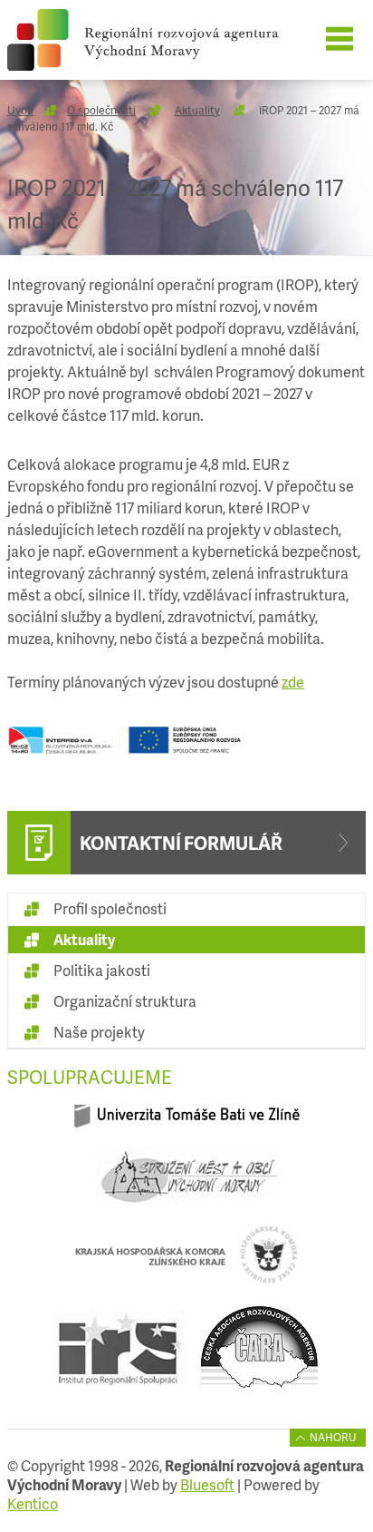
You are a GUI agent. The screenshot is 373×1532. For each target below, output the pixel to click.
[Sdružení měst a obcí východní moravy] (186, 1183)
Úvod (20, 110)
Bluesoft (207, 1484)
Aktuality (197, 110)
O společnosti (101, 110)
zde (293, 681)
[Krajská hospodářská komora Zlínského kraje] (186, 1262)
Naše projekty (99, 1031)
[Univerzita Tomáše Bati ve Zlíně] (186, 1123)
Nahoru (333, 1437)
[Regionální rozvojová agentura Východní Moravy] (171, 40)
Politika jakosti (101, 970)
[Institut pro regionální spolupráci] (120, 1355)
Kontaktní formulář (181, 842)
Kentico (32, 1503)
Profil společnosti (110, 908)
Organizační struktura (124, 1000)
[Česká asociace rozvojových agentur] (259, 1355)
